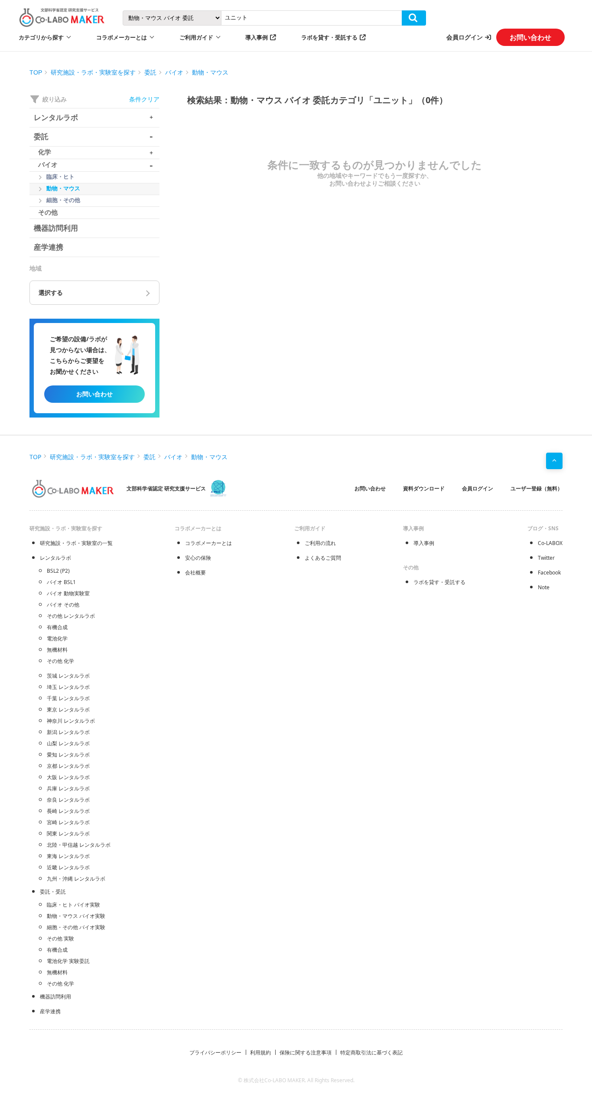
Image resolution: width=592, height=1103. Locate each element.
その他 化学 (60, 661)
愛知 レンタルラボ (68, 754)
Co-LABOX (550, 543)
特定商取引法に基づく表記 (371, 1052)
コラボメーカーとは (208, 543)
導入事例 (256, 37)
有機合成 (57, 627)
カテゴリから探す (41, 37)
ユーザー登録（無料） (537, 488)
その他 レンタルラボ (71, 616)
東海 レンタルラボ (68, 856)
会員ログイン (464, 37)
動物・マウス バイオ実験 (76, 916)
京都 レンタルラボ (68, 766)
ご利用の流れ (320, 543)
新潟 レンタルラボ (68, 732)
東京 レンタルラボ (68, 709)
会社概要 (195, 572)
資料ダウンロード (424, 488)
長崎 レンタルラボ (68, 811)
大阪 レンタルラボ (68, 777)
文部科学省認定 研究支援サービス (166, 488)
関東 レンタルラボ (68, 833)
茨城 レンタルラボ (68, 675)
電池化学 (57, 638)
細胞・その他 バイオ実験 (76, 927)
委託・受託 (53, 891)
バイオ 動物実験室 (68, 593)
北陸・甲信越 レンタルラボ (79, 844)
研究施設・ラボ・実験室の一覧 (76, 543)
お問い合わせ (530, 37)
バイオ (174, 72)
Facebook (549, 572)
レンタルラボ (55, 557)
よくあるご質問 (323, 557)
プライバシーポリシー (215, 1052)
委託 (150, 72)
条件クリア (144, 99)
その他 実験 (60, 938)
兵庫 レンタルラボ (68, 788)
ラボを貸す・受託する (329, 37)
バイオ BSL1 (61, 582)
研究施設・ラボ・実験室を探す (93, 72)
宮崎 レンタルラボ (68, 822)
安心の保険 (198, 557)
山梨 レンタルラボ (68, 743)
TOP (35, 72)
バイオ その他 (63, 604)
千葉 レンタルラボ (68, 698)
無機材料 (57, 649)
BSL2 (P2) (58, 570)
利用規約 (260, 1052)
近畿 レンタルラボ (68, 867)
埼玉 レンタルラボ (68, 687)
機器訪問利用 (55, 996)
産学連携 (50, 1011)
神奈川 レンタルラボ (71, 720)
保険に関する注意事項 (306, 1052)
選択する (51, 292)
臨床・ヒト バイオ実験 (73, 904)
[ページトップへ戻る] (554, 461)
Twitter (546, 557)
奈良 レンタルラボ (68, 799)
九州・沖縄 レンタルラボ (76, 878)
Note (544, 587)
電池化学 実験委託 (68, 961)
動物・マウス (210, 72)
